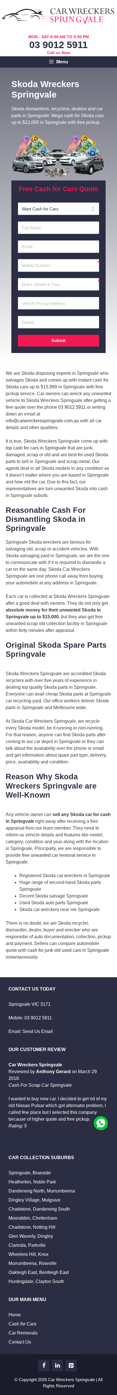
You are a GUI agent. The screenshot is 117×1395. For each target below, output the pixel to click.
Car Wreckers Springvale (71, 1379)
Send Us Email (37, 1031)
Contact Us (20, 1342)
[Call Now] (101, 1123)
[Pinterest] (71, 1366)
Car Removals (23, 1333)
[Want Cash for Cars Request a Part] (58, 209)
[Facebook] (43, 1366)
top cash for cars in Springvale (36, 447)
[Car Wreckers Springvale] (59, 14)
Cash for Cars (22, 1323)
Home (15, 1314)
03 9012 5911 (58, 44)
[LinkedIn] (57, 1366)
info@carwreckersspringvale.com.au (42, 420)
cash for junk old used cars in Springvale (68, 950)
